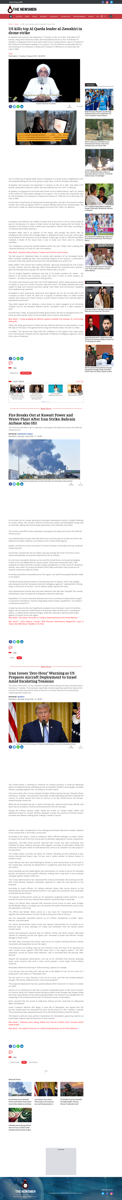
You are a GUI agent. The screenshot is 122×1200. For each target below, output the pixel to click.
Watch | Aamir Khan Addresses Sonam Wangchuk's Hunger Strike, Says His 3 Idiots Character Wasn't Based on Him (98, 369)
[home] (10, 16)
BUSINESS (43, 16)
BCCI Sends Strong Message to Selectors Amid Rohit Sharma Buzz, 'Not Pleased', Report (99, 238)
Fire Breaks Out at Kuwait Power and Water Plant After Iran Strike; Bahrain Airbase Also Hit (46, 481)
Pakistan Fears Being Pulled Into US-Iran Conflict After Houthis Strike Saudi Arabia (20, 1127)
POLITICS (19, 16)
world (16, 24)
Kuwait (12, 657)
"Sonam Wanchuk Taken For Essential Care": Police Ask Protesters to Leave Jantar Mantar (98, 268)
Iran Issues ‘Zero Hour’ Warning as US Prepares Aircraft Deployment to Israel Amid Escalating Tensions (46, 744)
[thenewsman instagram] (107, 2)
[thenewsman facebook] (103, 2)
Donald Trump (14, 1062)
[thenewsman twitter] (111, 2)
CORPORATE (54, 16)
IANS (10, 53)
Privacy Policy (33, 1196)
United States (26, 373)
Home (10, 24)
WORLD (34, 16)
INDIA (27, 16)
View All (79, 381)
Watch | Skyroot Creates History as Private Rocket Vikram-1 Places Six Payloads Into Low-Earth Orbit (97, 144)
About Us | (16, 1196)
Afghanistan (14, 373)
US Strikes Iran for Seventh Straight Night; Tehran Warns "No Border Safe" (71, 1101)
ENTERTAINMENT (79, 16)
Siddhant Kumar (25, 434)
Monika (21, 697)
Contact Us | (24, 1196)
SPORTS (90, 16)
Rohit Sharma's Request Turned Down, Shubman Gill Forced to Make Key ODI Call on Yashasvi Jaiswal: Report (98, 113)
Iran (19, 657)
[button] (105, 16)
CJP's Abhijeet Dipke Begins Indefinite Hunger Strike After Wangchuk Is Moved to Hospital (99, 208)
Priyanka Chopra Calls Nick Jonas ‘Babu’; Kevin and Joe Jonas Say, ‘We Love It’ (99, 310)
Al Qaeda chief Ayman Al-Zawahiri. (46, 103)
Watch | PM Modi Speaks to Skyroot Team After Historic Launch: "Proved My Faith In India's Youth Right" (99, 174)
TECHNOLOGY (65, 16)
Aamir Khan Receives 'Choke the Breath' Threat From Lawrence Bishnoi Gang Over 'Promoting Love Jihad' (99, 339)
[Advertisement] (71, 9)
